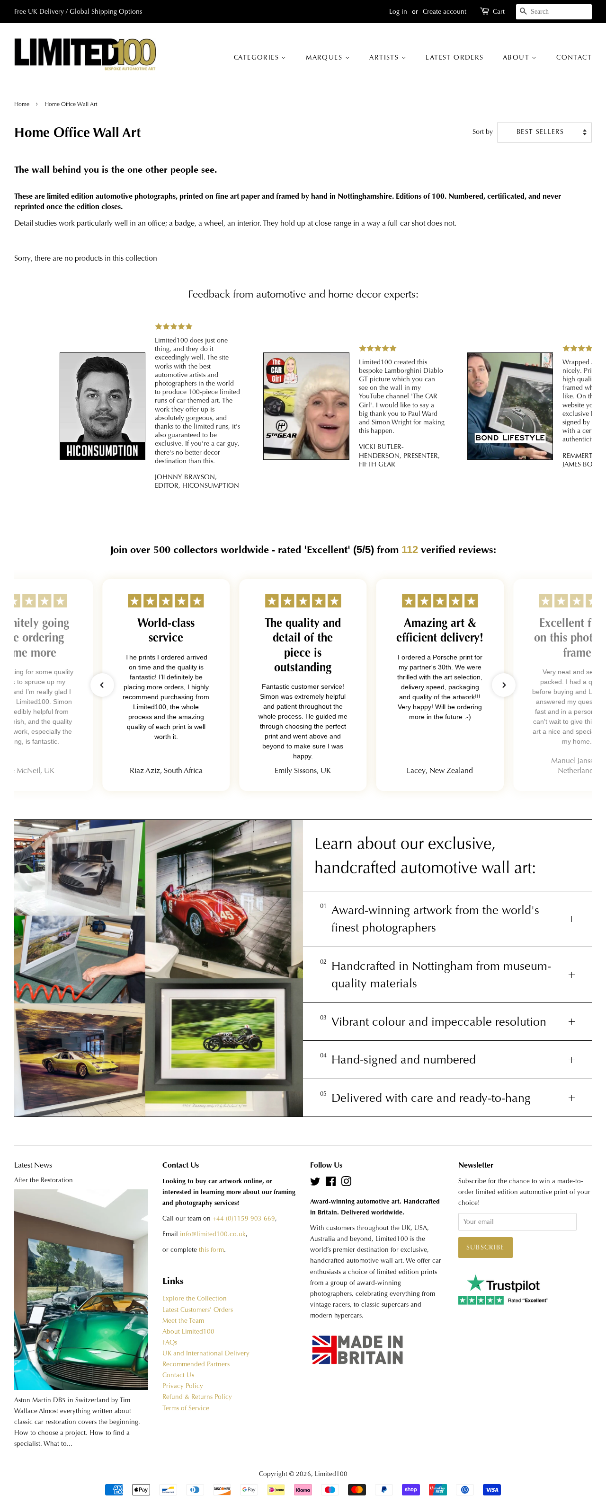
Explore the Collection (194, 1298)
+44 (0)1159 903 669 (244, 1218)
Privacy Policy (182, 1386)
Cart (499, 11)
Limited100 (331, 1474)
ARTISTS (385, 57)
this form (211, 1250)
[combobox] (554, 11)
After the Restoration (43, 1180)
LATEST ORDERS (454, 57)
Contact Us (178, 1375)
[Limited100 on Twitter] (315, 1183)
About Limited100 (188, 1331)
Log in (398, 11)
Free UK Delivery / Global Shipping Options (78, 11)
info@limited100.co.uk (213, 1234)
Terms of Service (185, 1408)
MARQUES (325, 57)
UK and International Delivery (206, 1353)
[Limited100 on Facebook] (330, 1183)
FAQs (169, 1342)
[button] (102, 685)
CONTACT (574, 57)
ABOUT (517, 57)
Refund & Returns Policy (197, 1397)
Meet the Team (183, 1321)
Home (22, 104)
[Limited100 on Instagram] (346, 1183)
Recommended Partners (196, 1364)
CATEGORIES (257, 57)
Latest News (33, 1165)
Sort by (482, 131)
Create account (444, 11)
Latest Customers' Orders (197, 1310)
